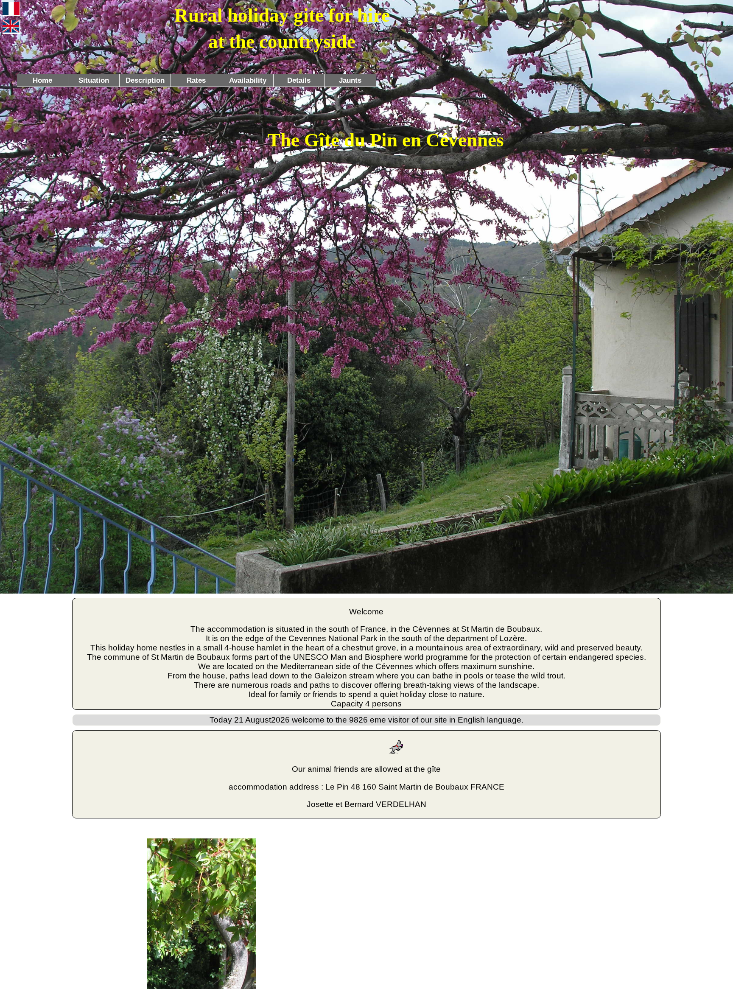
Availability (247, 80)
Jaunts (350, 80)
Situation (93, 80)
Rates (196, 80)
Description (145, 80)
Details (299, 80)
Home (42, 80)
